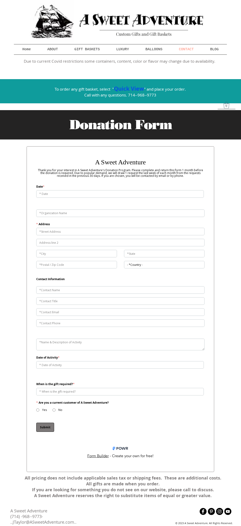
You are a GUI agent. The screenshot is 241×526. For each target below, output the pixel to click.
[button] (87, 49)
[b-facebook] (203, 511)
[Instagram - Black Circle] (219, 511)
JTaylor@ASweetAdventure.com (43, 522)
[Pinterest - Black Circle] (211, 511)
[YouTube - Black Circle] (227, 511)
